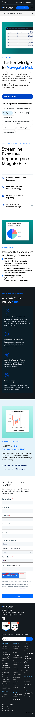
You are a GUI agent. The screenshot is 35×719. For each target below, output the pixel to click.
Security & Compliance (9, 711)
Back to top (29, 713)
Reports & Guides (27, 662)
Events (26, 670)
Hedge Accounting (8, 128)
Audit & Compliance (24, 128)
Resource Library (26, 647)
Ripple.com (27, 693)
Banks (3, 697)
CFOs (25, 679)
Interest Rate (16, 672)
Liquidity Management (6, 654)
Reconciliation (6, 672)
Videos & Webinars (26, 666)
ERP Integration (6, 681)
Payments (16, 655)
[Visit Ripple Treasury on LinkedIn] (4, 618)
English (4, 634)
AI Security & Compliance (16, 649)
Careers (26, 696)
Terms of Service (7, 707)
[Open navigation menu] (32, 8)
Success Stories (28, 653)
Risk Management (8, 108)
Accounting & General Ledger (6, 657)
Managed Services (8, 132)
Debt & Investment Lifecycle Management (17, 675)
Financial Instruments (23, 108)
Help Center (28, 2)
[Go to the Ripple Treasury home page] (7, 8)
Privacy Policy (6, 709)
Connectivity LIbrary (5, 684)
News (25, 673)
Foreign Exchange (17, 670)
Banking (4, 660)
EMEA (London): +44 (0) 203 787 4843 (13, 612)
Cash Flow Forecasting (5, 664)
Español (17, 634)
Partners (4, 694)
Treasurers (27, 682)
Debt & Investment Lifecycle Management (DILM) (17, 122)
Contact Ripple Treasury (17, 695)
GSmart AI (16, 646)
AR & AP (4, 669)
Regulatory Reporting (5, 676)
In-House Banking (17, 657)
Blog (25, 651)
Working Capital (6, 667)
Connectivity (5, 679)
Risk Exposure (7, 113)
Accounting (27, 684)
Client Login (19, 2)
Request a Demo (23, 8)
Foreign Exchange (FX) (22, 113)
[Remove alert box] (32, 13)
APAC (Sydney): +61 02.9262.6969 (12, 615)
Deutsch (10, 634)
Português (25, 634)
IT (24, 687)
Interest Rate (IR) (8, 117)
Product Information (27, 657)
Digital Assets (6, 688)
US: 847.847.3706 (7, 610)
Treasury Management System (6, 648)
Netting (15, 652)
